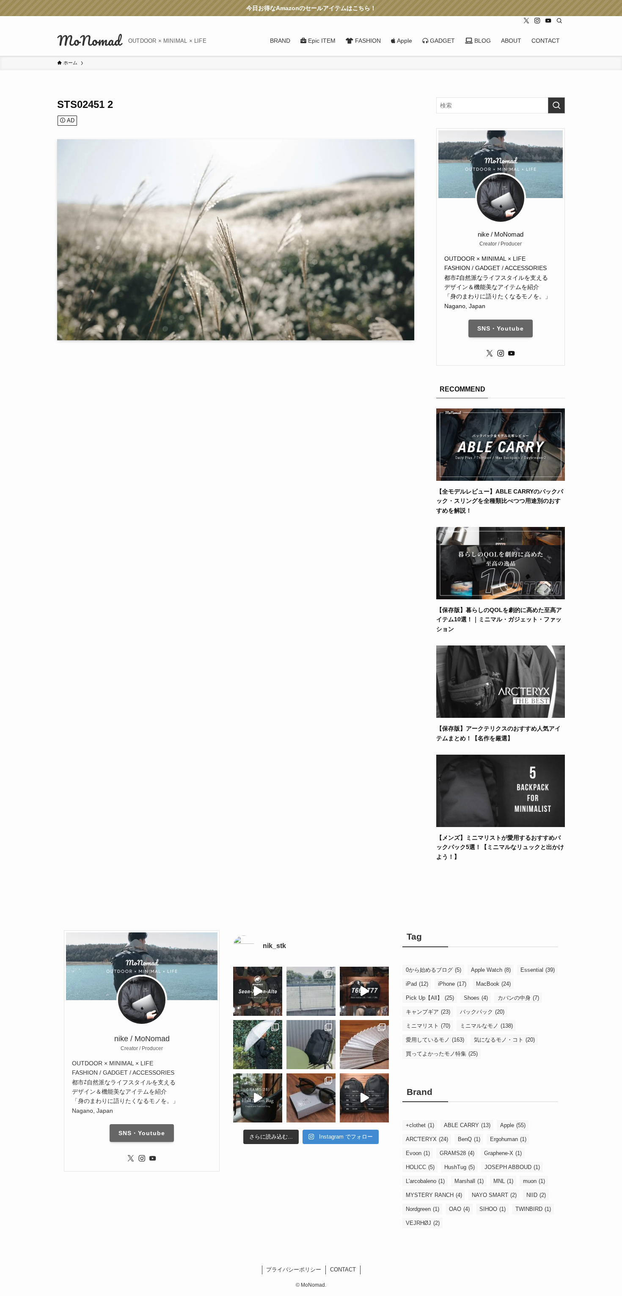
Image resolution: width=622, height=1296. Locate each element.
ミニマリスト (428, 1026)
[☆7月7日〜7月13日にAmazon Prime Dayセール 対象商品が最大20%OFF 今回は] (364, 991)
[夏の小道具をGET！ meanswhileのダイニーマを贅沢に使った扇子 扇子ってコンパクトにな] (364, 1044)
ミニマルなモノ (486, 1026)
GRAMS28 (457, 1153)
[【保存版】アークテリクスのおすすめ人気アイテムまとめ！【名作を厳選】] (500, 713)
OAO (459, 1209)
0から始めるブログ (433, 970)
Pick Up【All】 (430, 998)
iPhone (452, 984)
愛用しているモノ (435, 1040)
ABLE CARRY (467, 1125)
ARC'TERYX (427, 1139)
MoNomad (89, 40)
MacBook (493, 984)
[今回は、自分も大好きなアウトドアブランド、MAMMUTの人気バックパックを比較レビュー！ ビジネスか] (257, 991)
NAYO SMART (494, 1195)
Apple (513, 1125)
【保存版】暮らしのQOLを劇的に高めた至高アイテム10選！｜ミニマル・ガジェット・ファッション (499, 619)
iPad (417, 984)
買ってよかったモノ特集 (442, 1054)
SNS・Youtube (500, 328)
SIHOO (492, 1209)
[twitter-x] (526, 20)
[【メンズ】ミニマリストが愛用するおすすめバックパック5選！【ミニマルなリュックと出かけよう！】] (500, 822)
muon (534, 1181)
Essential (537, 970)
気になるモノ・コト (504, 1040)
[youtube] (548, 20)
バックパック (482, 1012)
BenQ (469, 1139)
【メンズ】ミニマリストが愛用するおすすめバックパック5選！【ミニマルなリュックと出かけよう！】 (500, 847)
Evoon (418, 1153)
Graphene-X (503, 1153)
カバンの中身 (518, 998)
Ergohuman (508, 1139)
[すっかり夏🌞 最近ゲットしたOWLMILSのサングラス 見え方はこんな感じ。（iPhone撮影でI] (311, 991)
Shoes (476, 998)
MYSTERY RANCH (434, 1195)
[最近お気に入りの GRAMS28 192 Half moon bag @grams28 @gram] (257, 1097)
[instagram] (537, 20)
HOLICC (420, 1167)
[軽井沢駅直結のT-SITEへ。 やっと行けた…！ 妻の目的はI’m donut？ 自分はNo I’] (311, 1044)
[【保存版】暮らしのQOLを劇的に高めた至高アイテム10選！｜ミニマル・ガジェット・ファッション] (500, 594)
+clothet (420, 1125)
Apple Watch (491, 970)
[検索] (559, 20)
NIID (536, 1195)
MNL (503, 1181)
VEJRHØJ (423, 1223)
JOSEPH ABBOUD (512, 1167)
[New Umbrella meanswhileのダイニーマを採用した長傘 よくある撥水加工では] (257, 1044)
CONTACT (343, 1269)
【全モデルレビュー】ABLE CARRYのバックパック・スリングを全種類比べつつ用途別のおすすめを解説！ (499, 501)
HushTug (459, 1167)
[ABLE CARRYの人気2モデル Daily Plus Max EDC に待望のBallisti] (364, 1097)
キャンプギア (428, 1012)
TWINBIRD (533, 1209)
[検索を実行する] (556, 105)
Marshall (469, 1181)
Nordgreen (422, 1209)
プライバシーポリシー (293, 1269)
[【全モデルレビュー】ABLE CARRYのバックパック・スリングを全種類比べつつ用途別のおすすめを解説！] (500, 475)
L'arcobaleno (425, 1181)
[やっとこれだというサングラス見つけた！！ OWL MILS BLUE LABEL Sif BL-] (311, 1097)
